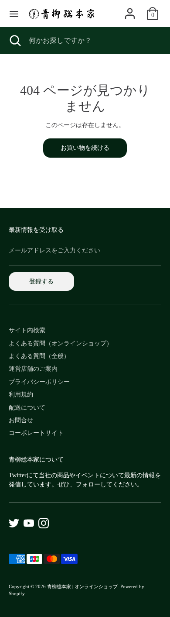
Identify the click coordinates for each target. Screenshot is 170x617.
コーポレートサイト (36, 433)
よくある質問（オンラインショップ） (60, 343)
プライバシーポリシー (39, 382)
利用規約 (21, 394)
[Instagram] (43, 523)
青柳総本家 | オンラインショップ (82, 586)
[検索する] (14, 40)
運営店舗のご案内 (33, 368)
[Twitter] (14, 523)
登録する (41, 281)
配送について (27, 407)
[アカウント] (130, 9)
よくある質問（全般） (39, 356)
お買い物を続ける (85, 148)
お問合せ (21, 420)
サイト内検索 (27, 330)
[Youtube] (29, 523)
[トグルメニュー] (14, 13)
